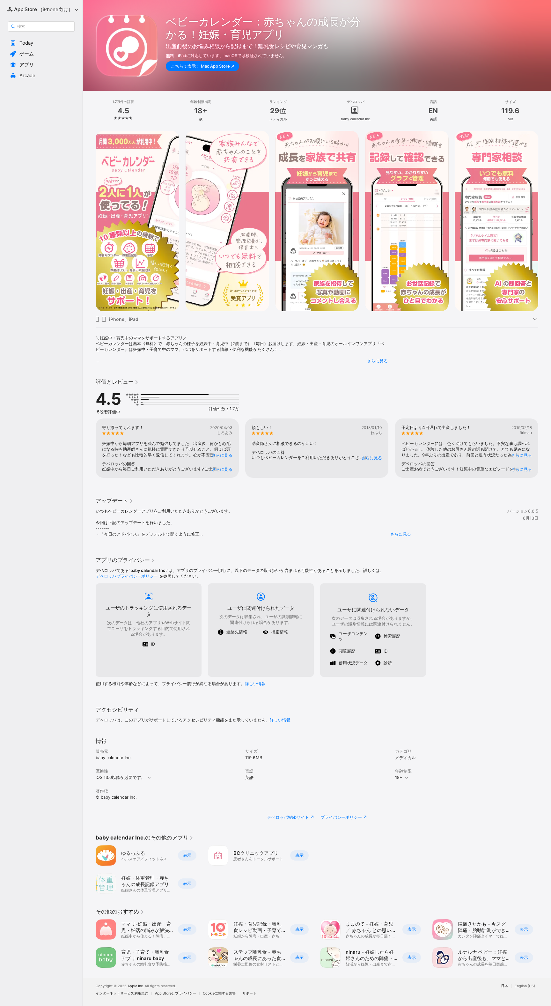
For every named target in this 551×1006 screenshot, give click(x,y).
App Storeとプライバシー (175, 993)
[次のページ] (544, 221)
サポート (249, 993)
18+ (398, 777)
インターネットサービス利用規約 (122, 993)
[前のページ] (89, 221)
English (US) (525, 986)
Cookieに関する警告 (219, 993)
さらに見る (377, 360)
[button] (41, 43)
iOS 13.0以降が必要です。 (120, 777)
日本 (504, 986)
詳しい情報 (255, 683)
